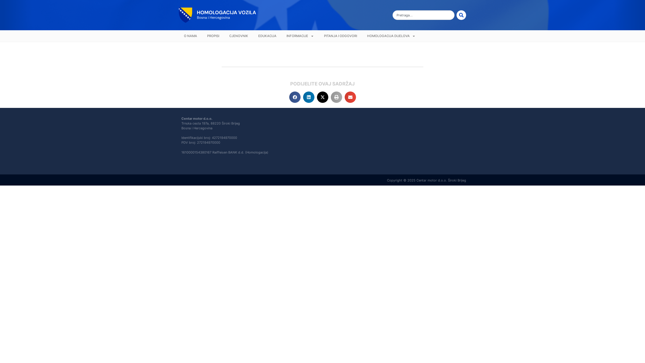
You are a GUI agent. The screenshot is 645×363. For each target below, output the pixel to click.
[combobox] (424, 15)
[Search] (461, 15)
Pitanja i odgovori (340, 36)
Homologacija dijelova (388, 36)
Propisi (213, 36)
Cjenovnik (238, 36)
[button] (295, 97)
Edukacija (267, 36)
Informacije (297, 36)
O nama (190, 36)
